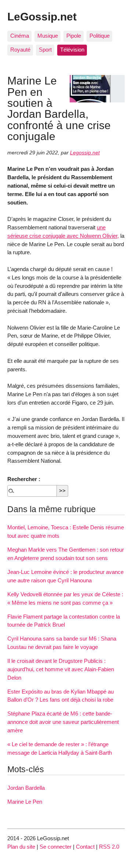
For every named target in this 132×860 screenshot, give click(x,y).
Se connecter (56, 847)
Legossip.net (85, 152)
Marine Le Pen (24, 802)
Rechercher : (23, 479)
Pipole (73, 36)
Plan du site (21, 847)
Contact (85, 847)
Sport (45, 49)
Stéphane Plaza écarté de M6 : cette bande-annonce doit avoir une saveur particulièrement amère (63, 721)
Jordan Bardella (26, 788)
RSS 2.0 (109, 847)
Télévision (72, 49)
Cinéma (19, 36)
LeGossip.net (42, 16)
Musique (47, 36)
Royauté (20, 49)
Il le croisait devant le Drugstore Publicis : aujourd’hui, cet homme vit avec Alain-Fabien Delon (60, 669)
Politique (99, 36)
